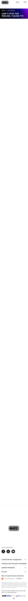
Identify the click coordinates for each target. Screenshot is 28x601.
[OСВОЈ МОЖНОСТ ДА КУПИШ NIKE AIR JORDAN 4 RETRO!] (14, 421)
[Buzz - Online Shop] (5, 2)
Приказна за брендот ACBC (14, 495)
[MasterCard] (3, 595)
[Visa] (9, 595)
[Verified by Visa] (17, 595)
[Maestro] (5, 595)
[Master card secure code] (13, 595)
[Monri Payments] (24, 595)
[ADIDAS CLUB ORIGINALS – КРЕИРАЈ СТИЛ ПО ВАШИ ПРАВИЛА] (14, 451)
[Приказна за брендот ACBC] (14, 482)
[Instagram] (8, 551)
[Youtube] (13, 551)
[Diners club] (20, 595)
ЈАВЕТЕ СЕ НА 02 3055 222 (14, 5)
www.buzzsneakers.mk (11, 590)
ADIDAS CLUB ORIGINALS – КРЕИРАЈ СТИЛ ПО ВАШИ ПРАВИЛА (14, 466)
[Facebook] (3, 551)
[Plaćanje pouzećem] (14, 598)
